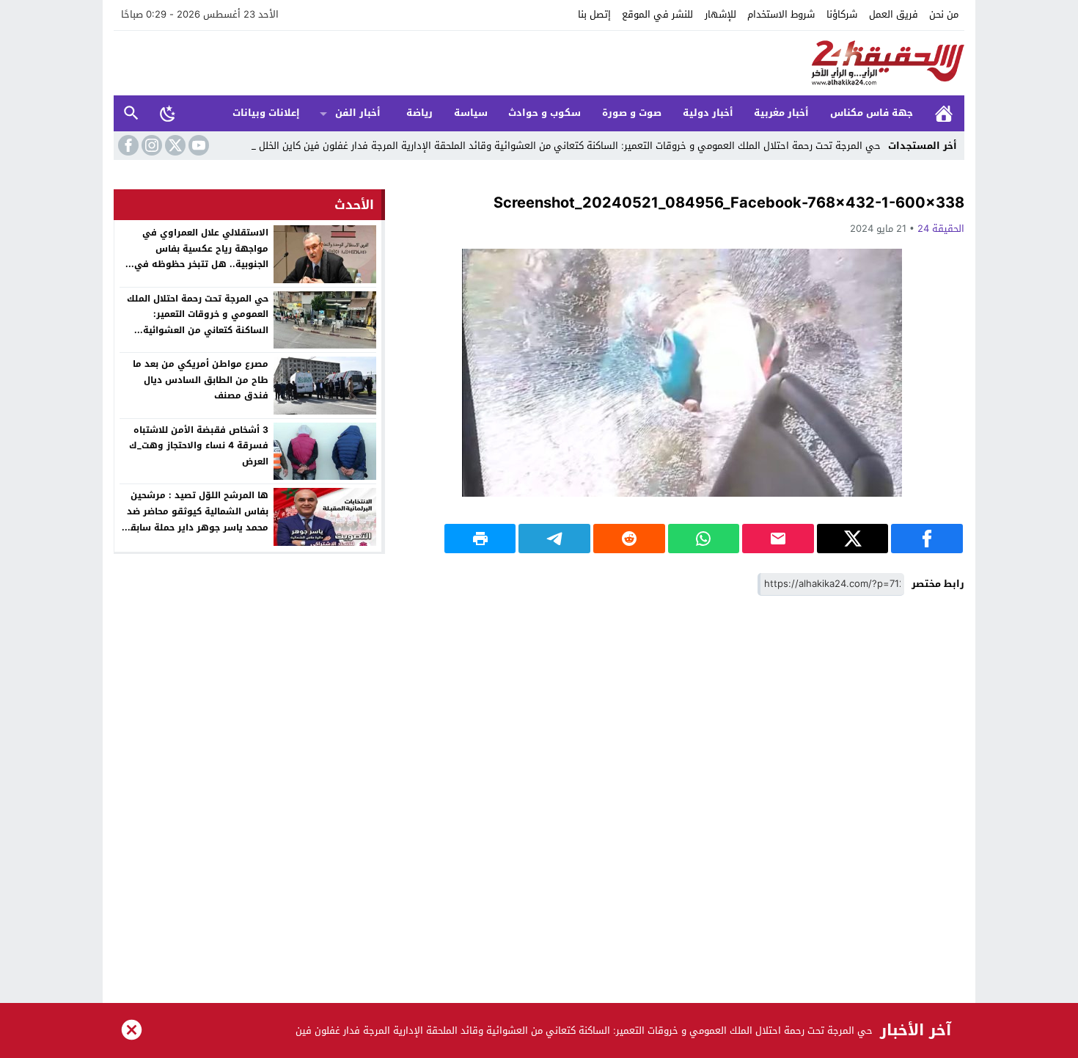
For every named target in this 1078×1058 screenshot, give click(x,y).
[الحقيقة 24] (539, 63)
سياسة (471, 112)
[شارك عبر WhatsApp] (704, 538)
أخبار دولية (708, 112)
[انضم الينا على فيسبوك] (127, 145)
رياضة (419, 112)
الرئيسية (943, 113)
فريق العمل (893, 14)
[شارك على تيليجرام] (554, 538)
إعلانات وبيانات (266, 112)
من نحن (943, 14)
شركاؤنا (841, 14)
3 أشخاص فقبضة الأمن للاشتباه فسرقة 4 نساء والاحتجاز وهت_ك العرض (198, 446)
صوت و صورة (631, 112)
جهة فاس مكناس (871, 112)
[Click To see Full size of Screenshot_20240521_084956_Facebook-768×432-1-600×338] (682, 373)
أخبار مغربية (781, 112)
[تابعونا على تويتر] (174, 145)
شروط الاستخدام (781, 14)
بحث (131, 113)
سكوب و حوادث (544, 112)
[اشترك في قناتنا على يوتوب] (197, 145)
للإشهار (720, 14)
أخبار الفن (358, 112)
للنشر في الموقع (657, 14)
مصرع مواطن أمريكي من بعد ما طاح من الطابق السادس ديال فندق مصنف (200, 380)
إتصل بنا (594, 14)
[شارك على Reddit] (629, 538)
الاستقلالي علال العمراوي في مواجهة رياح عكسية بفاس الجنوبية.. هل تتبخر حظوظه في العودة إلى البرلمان (201, 256)
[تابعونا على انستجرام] (150, 145)
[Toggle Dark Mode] (168, 113)
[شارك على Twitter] (853, 538)
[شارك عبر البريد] (778, 538)
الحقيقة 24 (940, 228)
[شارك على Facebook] (927, 538)
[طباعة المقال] (480, 538)
